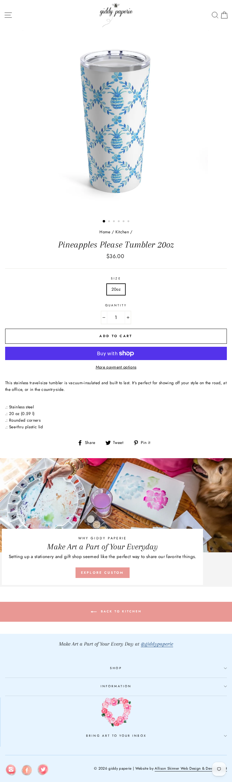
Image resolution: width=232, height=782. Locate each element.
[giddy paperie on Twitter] (43, 771)
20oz (116, 289)
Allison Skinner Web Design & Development (191, 768)
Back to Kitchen (120, 611)
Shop (116, 668)
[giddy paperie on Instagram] (11, 771)
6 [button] (128, 221)
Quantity (116, 305)
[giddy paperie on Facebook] (27, 771)
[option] (116, 122)
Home (104, 232)
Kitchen (122, 232)
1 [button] (104, 221)
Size (116, 278)
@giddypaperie (157, 644)
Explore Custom (102, 572)
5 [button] (124, 221)
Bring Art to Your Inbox (116, 735)
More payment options (116, 367)
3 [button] (114, 221)
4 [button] (119, 221)
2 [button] (109, 221)
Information (116, 686)
